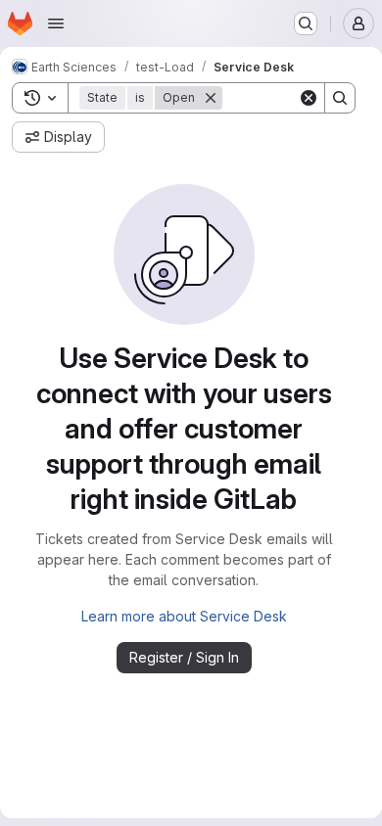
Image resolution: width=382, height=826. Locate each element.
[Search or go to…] (305, 23)
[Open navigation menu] (56, 23)
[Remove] (210, 98)
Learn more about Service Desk (184, 616)
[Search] (340, 98)
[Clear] (308, 98)
